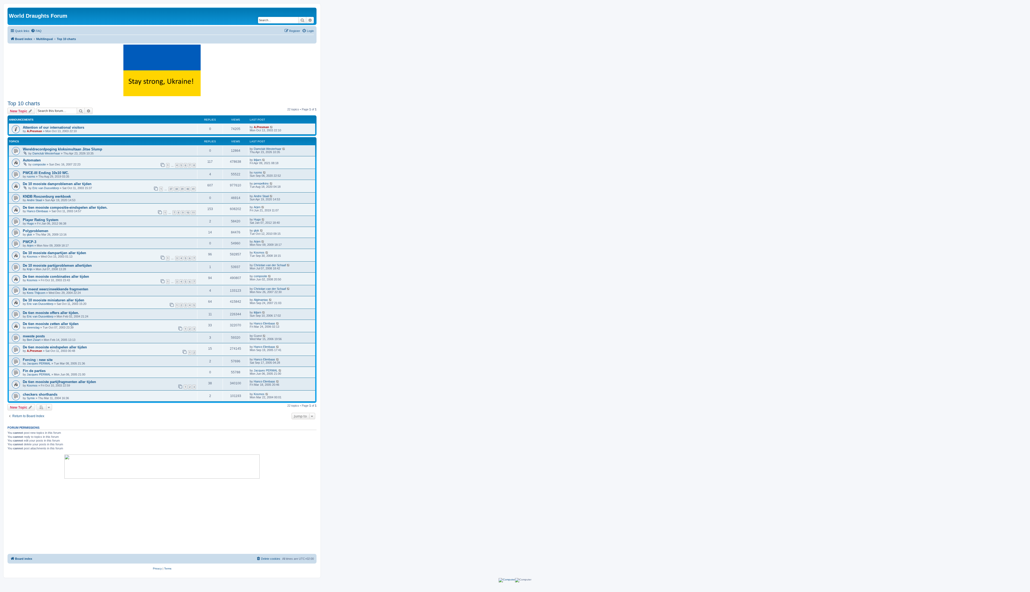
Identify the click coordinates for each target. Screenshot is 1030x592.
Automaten (32, 160)
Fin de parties (34, 371)
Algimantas (261, 299)
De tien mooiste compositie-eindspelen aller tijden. (65, 207)
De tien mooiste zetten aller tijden (51, 324)
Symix (31, 398)
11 (193, 212)
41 (193, 189)
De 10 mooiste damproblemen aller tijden (57, 184)
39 (182, 189)
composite (39, 164)
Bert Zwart (34, 339)
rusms (31, 176)
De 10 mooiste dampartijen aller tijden (54, 253)
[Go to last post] (271, 127)
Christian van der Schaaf (270, 265)
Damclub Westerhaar (46, 153)
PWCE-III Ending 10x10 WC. (46, 173)
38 (176, 189)
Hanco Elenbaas (37, 211)
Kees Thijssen (36, 292)
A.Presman (34, 131)
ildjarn (257, 159)
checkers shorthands (40, 394)
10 (187, 212)
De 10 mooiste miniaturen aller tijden (53, 300)
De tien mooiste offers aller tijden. (51, 313)
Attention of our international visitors (53, 127)
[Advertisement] (162, 516)
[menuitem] (36, 31)
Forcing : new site (38, 360)
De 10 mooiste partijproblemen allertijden (57, 265)
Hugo (30, 223)
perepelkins (261, 183)
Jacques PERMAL (39, 363)
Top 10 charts (24, 103)
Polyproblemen (35, 231)
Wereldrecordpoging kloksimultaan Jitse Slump (62, 149)
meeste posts (34, 336)
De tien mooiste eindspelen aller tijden (55, 347)
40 (187, 189)
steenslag (33, 327)
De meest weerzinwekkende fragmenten (55, 289)
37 (171, 189)
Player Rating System (40, 220)
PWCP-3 (29, 242)
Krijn (29, 269)
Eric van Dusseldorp (45, 188)
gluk (29, 234)
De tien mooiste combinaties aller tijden (56, 277)
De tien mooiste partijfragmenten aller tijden (59, 382)
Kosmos (32, 256)
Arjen (257, 207)
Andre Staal (34, 200)
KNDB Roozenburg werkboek (47, 196)
